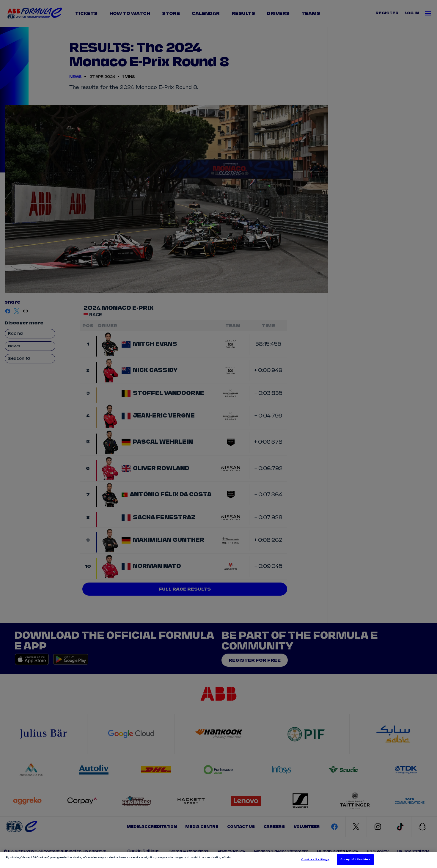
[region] (218, 860)
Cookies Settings (315, 859)
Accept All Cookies (355, 859)
